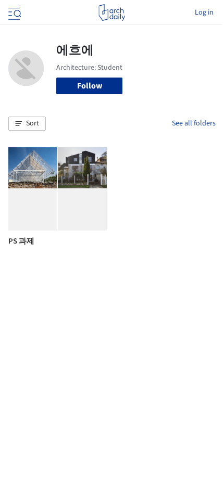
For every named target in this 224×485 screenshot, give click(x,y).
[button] (27, 124)
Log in (204, 12)
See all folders (194, 123)
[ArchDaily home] (111, 12)
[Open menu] (13, 12)
